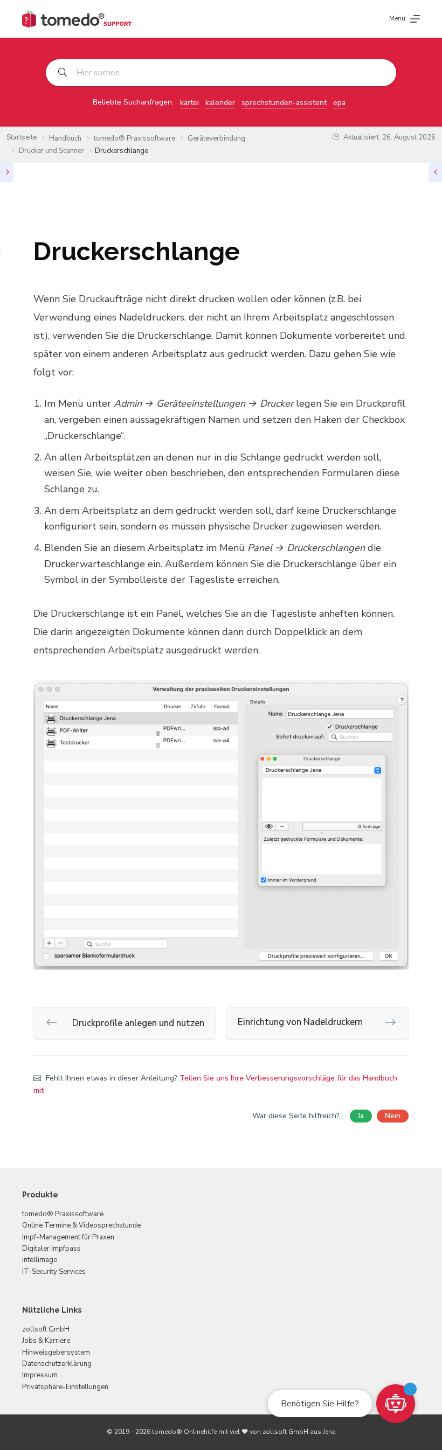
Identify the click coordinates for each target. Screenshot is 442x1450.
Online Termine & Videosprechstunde (81, 1225)
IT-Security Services (54, 1272)
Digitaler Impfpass (51, 1248)
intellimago (40, 1260)
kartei (189, 102)
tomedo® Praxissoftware (62, 1214)
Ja (361, 1116)
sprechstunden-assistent (284, 102)
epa (339, 102)
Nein (392, 1116)
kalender (220, 102)
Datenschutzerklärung (57, 1364)
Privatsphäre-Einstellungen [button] (65, 1387)
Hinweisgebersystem (56, 1352)
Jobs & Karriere (46, 1341)
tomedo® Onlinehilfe (184, 1431)
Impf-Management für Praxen (68, 1237)
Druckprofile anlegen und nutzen (138, 1023)
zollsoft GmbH (46, 1329)
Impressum (40, 1375)
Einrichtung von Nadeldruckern (300, 1022)
